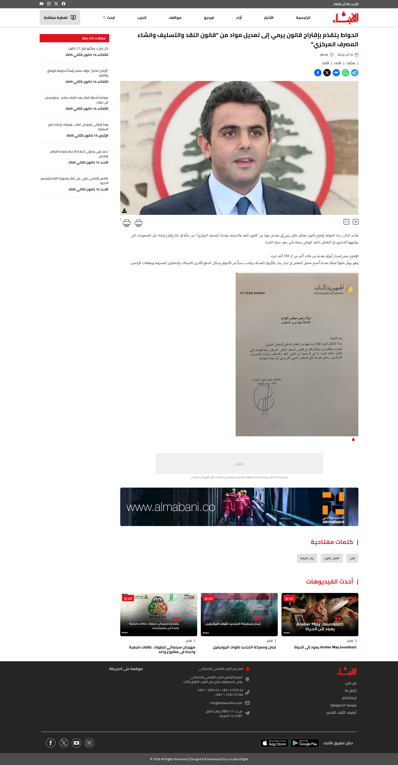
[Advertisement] (239, 463)
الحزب (141, 17)
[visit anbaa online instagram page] (89, 742)
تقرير (350, 641)
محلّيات (350, 63)
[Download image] (124, 210)
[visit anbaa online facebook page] (50, 742)
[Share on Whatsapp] (345, 72)
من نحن (351, 682)
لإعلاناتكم (349, 697)
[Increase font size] (355, 221)
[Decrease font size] (346, 221)
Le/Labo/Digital (237, 759)
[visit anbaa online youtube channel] (76, 742)
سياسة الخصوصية (343, 705)
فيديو (209, 17)
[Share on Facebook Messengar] (336, 72)
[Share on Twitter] (327, 72)
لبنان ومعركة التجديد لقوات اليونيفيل (244, 647)
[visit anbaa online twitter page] (63, 742)
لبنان (352, 558)
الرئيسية (303, 17)
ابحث (111, 17)
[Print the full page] (137, 222)
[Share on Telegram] (354, 72)
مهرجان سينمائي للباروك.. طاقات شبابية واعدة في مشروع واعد (162, 649)
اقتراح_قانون (331, 558)
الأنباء (337, 63)
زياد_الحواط (307, 558)
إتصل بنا (351, 690)
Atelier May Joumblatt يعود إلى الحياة (325, 647)
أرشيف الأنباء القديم (342, 712)
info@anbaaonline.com (226, 703)
